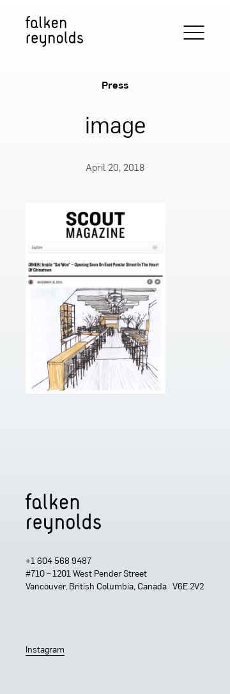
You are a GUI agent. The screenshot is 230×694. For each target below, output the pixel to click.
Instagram (45, 650)
